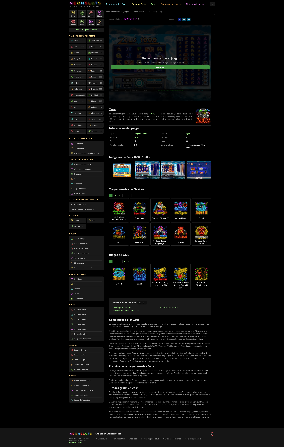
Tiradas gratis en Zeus (170, 307)
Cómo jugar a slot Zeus (122, 307)
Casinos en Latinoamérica (108, 433)
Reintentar (160, 67)
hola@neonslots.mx (75, 443)
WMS (153, 114)
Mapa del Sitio (102, 439)
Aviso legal (133, 439)
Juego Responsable (193, 439)
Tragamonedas (140, 133)
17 (128, 195)
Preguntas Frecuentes (172, 439)
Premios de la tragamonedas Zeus (126, 310)
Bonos (72, 376)
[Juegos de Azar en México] (87, 4)
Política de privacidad (150, 439)
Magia (187, 133)
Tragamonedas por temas (82, 36)
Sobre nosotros (118, 439)
